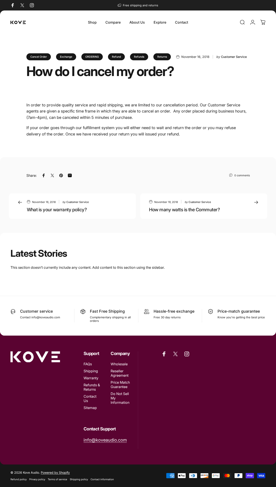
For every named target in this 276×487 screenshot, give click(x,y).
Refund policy (18, 479)
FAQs (88, 364)
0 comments (242, 175)
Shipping (91, 371)
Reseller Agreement (120, 373)
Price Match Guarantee (120, 384)
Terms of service (57, 479)
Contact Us (90, 398)
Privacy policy (37, 479)
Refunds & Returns (92, 387)
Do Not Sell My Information (120, 398)
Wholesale (119, 364)
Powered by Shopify (55, 472)
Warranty (91, 378)
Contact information (102, 479)
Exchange (66, 56)
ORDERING (92, 56)
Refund (116, 56)
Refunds (139, 56)
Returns (162, 56)
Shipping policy (79, 479)
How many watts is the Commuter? (184, 209)
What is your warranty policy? (57, 209)
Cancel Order (38, 56)
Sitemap (90, 408)
